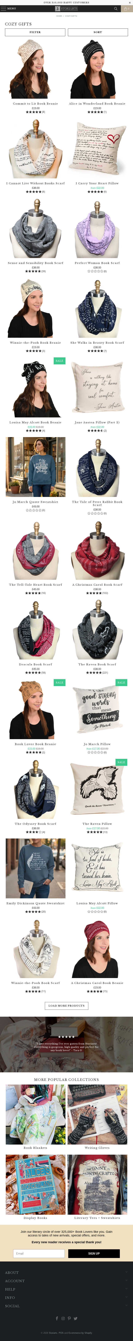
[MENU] (2, 8)
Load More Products (66, 1005)
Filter (35, 32)
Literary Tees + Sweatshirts (97, 1187)
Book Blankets (35, 1117)
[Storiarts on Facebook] (57, 1319)
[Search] (116, 8)
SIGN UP (94, 1253)
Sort (98, 32)
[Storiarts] (66, 8)
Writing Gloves (97, 1117)
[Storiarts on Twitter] (75, 1319)
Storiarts (53, 1333)
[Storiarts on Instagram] (63, 1319)
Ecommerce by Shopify (80, 1333)
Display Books (35, 1187)
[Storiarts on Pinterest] (69, 1319)
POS (61, 1333)
